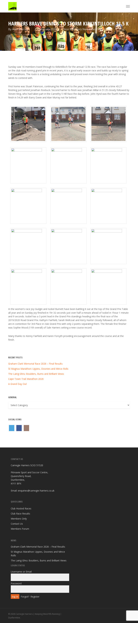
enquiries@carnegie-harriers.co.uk (36, 490)
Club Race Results (20, 513)
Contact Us (17, 523)
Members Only (19, 518)
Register (34, 596)
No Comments (26, 38)
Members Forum (20, 528)
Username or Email (21, 571)
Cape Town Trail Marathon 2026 (26, 378)
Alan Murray (20, 29)
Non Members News (76, 29)
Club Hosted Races (21, 508)
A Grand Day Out (17, 384)
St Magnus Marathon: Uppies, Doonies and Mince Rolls (38, 368)
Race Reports (99, 29)
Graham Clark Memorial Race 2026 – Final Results (35, 363)
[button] (128, 6)
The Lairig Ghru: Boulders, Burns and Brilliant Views (36, 373)
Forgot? (25, 596)
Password (16, 583)
